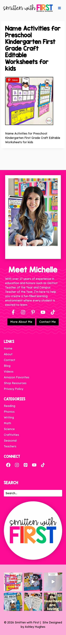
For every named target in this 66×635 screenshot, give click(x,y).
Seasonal (10, 440)
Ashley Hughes (35, 627)
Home (8, 348)
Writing (9, 417)
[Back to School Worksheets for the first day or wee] (33, 602)
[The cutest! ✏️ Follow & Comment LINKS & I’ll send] (13, 582)
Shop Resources (15, 383)
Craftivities (11, 435)
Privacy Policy (13, 389)
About (8, 354)
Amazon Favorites (16, 377)
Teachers (10, 446)
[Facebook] (13, 312)
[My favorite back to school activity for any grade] (53, 582)
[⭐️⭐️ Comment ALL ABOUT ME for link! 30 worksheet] (13, 602)
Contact (9, 360)
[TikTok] (42, 465)
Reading (9, 406)
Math (7, 423)
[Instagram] (23, 312)
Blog (7, 366)
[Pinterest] (33, 312)
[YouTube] (43, 312)
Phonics (9, 411)
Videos (8, 371)
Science (9, 429)
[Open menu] (59, 8)
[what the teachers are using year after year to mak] (53, 602)
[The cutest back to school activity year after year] (33, 582)
